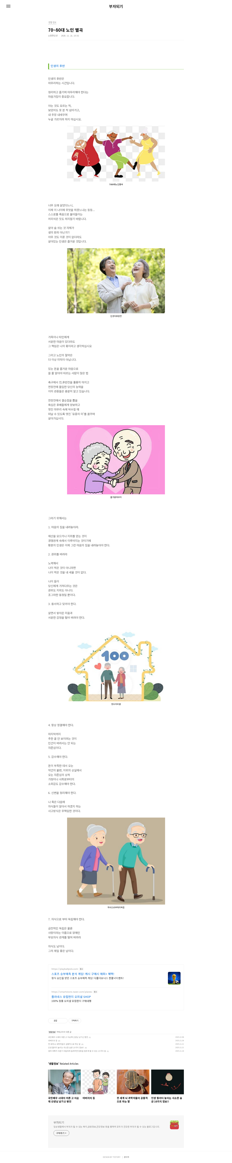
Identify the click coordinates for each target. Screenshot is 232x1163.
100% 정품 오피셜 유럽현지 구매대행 (71, 1001)
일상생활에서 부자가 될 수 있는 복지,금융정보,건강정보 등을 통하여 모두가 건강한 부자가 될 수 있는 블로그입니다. (107, 1126)
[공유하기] (60, 1020)
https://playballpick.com (64, 969)
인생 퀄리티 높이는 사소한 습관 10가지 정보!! (66, 1047)
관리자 (126, 1157)
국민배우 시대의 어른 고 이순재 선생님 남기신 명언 (68, 1037)
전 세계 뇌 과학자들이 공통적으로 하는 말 (64, 1044)
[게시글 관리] (64, 1020)
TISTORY (116, 1157)
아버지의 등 (52, 1040)
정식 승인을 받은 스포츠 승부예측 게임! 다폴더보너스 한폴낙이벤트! (87, 978)
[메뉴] (8, 6)
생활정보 (52, 1031)
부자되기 (116, 6)
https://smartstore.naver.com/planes (71, 991)
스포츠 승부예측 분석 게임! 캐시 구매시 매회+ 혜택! (82, 974)
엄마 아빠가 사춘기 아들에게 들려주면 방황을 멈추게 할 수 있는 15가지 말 (77, 1051)
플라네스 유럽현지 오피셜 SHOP (71, 996)
